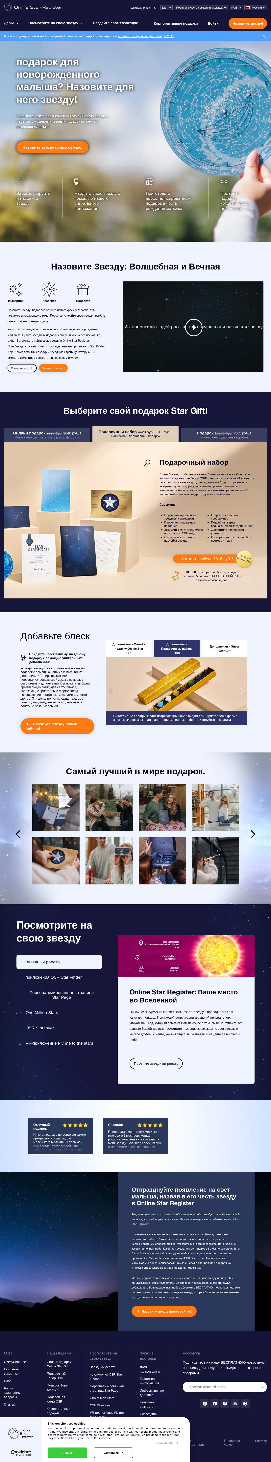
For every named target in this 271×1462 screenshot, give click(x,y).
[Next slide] (253, 834)
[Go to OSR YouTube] (235, 1403)
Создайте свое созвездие (115, 23)
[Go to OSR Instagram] (204, 1403)
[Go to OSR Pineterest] (245, 1403)
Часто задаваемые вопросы (13, 1392)
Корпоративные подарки (176, 23)
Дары (9, 23)
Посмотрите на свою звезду (53, 23)
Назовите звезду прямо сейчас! (52, 147)
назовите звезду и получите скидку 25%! (146, 36)
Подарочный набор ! (136, 434)
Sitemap (261, 1441)
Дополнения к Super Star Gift (224, 648)
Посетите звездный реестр (156, 1063)
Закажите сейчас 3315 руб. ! (207, 558)
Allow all (67, 1452)
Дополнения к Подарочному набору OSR (176, 648)
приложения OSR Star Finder (54, 977)
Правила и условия (232, 1442)
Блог (164, 7)
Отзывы (10, 1404)
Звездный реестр (43, 962)
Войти (213, 23)
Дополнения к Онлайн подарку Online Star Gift (128, 648)
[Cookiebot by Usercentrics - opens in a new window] (21, 1453)
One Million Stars (42, 1012)
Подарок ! (224, 435)
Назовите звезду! (248, 23)
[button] (110, 691)
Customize (111, 1452)
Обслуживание (140, 7)
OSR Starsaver (40, 1028)
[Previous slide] (17, 834)
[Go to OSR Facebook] (224, 1403)
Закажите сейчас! (53, 368)
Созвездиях (148, 1414)
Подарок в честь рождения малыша (199, 7)
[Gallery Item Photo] (56, 807)
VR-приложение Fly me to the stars (59, 1043)
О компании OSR (22, 368)
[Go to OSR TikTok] (214, 1403)
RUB (234, 7)
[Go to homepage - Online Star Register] (33, 7)
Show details (164, 1443)
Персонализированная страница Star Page (61, 995)
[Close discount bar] (264, 36)
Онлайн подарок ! (47, 435)
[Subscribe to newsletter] (262, 1387)
